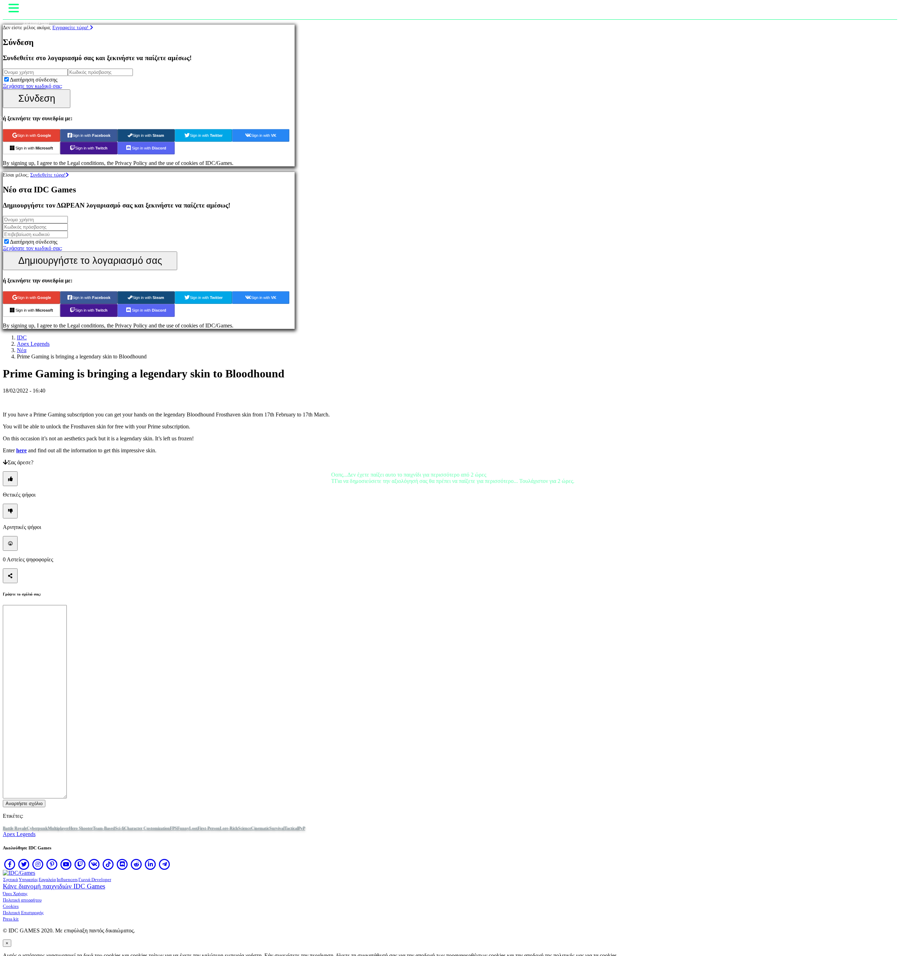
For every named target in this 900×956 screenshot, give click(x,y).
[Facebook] (10, 864)
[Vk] (94, 864)
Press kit (11, 919)
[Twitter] (24, 864)
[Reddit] (136, 864)
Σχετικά (10, 879)
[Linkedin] (150, 864)
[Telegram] (165, 864)
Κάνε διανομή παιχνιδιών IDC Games (54, 886)
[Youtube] (66, 864)
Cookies (11, 906)
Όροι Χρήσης (15, 893)
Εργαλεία (47, 879)
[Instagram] (38, 864)
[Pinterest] (52, 864)
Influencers (67, 879)
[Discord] (122, 864)
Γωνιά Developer (94, 879)
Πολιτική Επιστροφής (23, 912)
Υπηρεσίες (28, 879)
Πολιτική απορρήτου (22, 900)
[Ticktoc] (108, 864)
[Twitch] (80, 864)
